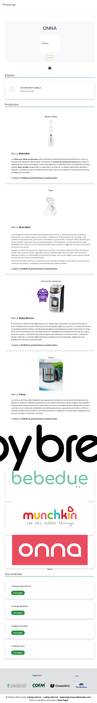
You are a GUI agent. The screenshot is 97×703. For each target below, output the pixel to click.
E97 (51, 58)
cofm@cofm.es (34, 697)
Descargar (18, 592)
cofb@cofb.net (50, 697)
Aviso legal (62, 700)
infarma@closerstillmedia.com (75, 697)
